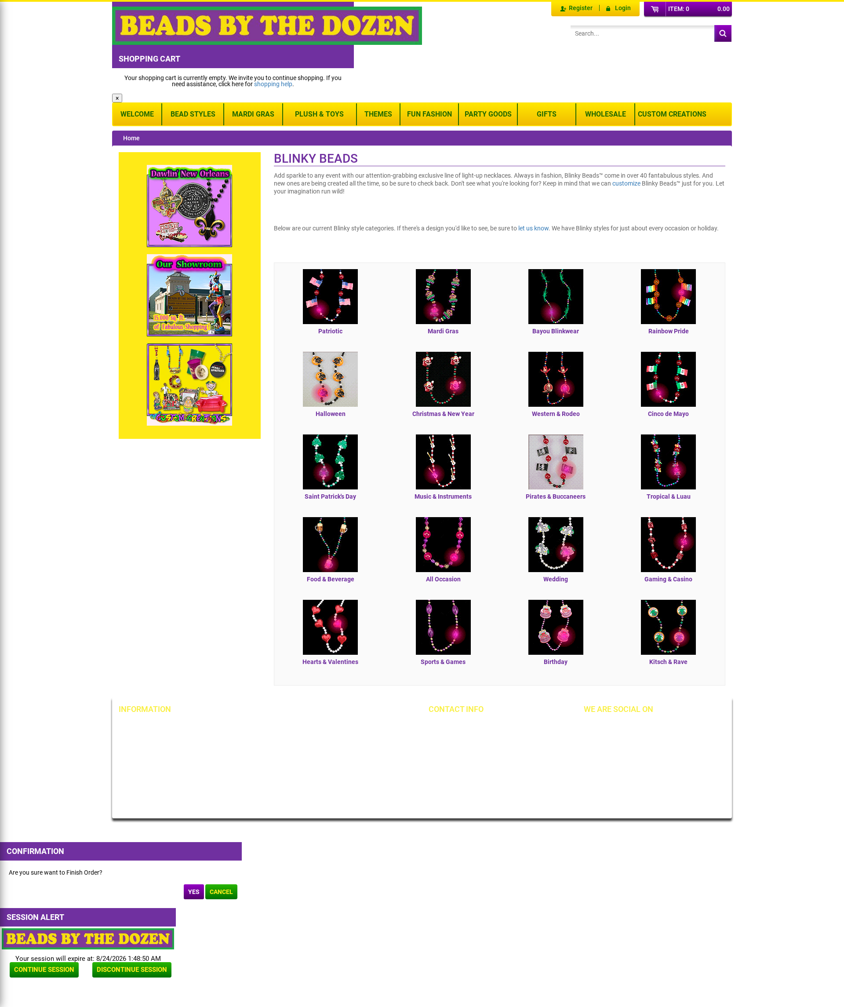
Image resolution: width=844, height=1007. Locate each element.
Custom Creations (672, 114)
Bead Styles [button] (193, 114)
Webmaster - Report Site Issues (259, 775)
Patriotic (330, 331)
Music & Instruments (443, 496)
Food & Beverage (330, 579)
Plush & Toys (319, 114)
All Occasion (443, 579)
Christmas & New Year (443, 413)
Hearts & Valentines (330, 661)
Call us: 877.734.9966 (471, 727)
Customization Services (159, 787)
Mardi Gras (253, 114)
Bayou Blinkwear (555, 331)
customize (626, 183)
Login (623, 7)
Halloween (331, 413)
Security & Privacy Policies (261, 742)
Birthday (556, 661)
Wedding (555, 579)
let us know (533, 228)
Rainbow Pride (668, 331)
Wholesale (605, 114)
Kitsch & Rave (668, 661)
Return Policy (244, 727)
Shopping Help (246, 757)
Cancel (221, 891)
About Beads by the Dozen (163, 742)
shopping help (273, 84)
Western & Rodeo (556, 413)
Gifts (547, 114)
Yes (194, 891)
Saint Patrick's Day (330, 496)
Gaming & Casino (668, 579)
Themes (378, 114)
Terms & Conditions (351, 742)
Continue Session (44, 970)
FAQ (232, 793)
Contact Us (142, 757)
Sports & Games (443, 661)
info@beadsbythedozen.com (481, 742)
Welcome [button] (137, 114)
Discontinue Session (132, 970)
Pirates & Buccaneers (556, 496)
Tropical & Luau (669, 496)
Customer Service (151, 772)
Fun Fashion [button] (429, 114)
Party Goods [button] (488, 114)
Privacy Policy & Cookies (358, 757)
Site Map (337, 727)
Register (581, 7)
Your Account (145, 727)
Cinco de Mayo (668, 413)
